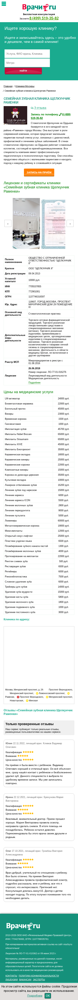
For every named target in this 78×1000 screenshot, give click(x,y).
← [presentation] (8, 223)
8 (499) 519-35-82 (44, 18)
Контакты (11, 976)
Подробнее (34, 995)
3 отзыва (40, 107)
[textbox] (27, 53)
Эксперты (39, 979)
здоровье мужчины (56, 924)
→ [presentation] (70, 223)
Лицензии (11, 979)
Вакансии (25, 979)
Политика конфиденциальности (39, 976)
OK (48, 995)
